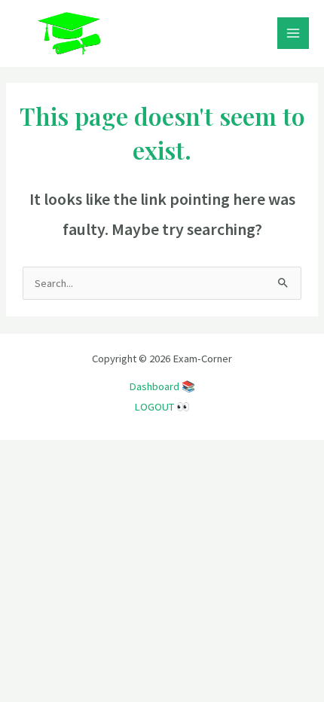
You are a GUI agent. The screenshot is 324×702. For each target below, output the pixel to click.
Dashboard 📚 (162, 386)
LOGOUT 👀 (162, 407)
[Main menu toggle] (293, 33)
